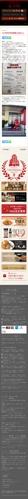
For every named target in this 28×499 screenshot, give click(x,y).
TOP (5, 23)
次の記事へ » (23, 149)
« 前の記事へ (5, 149)
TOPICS (16, 23)
